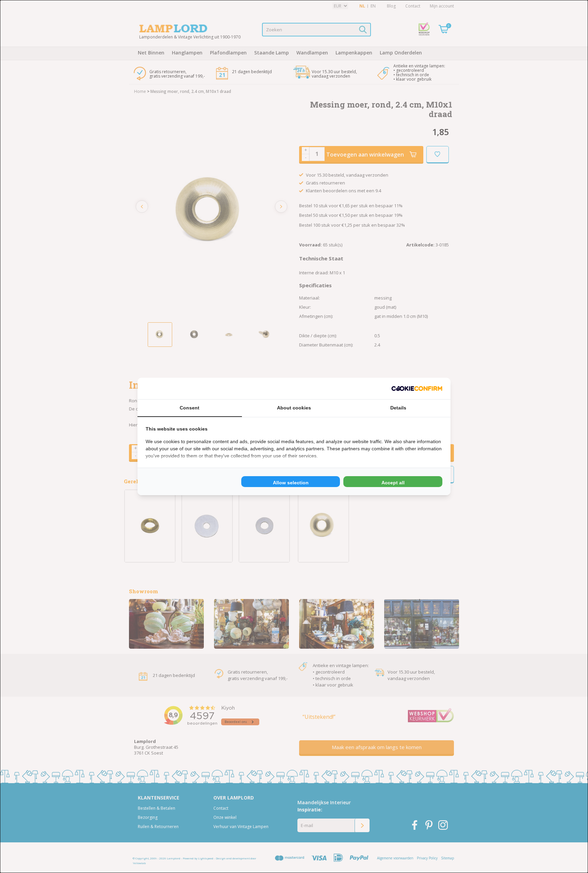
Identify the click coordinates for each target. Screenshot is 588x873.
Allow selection (291, 482)
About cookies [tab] (294, 407)
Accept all (393, 482)
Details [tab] (398, 407)
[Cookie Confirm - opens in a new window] (416, 388)
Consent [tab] (189, 407)
